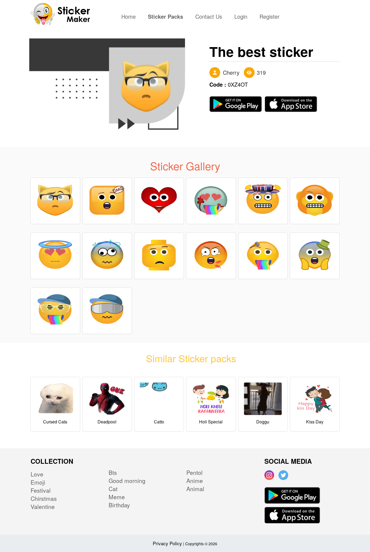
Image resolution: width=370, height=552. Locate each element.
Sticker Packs (165, 17)
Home (129, 17)
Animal (195, 489)
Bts (113, 472)
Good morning (127, 480)
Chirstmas (44, 498)
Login (240, 17)
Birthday (119, 505)
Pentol (194, 472)
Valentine (43, 506)
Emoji (38, 482)
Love (37, 474)
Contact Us (208, 17)
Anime (194, 480)
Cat (113, 489)
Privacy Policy (167, 543)
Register (269, 17)
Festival (41, 490)
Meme (117, 497)
